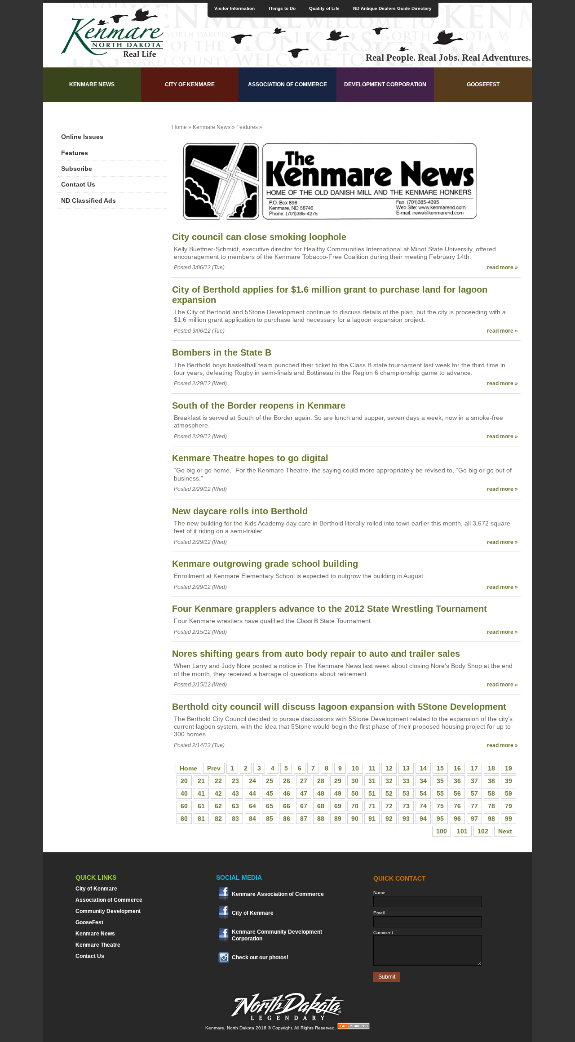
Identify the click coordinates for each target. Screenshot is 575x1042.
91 (372, 818)
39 (508, 780)
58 (491, 793)
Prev (214, 768)
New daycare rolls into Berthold (240, 511)
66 (286, 806)
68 (320, 806)
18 (491, 768)
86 (286, 818)
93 (406, 818)
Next (505, 831)
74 (423, 806)
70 (354, 806)
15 (440, 768)
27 (303, 780)
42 (218, 793)
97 (474, 818)
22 (218, 780)
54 (423, 793)
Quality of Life (324, 8)
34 (423, 780)
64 (252, 806)
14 (423, 768)
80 (184, 818)
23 (235, 780)
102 (483, 831)
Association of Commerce (287, 84)
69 (337, 806)
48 (320, 793)
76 (457, 806)
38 (491, 780)
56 (457, 793)
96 (457, 818)
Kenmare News (92, 84)
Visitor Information (234, 8)
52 (389, 793)
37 (474, 780)
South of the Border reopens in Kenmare (258, 405)
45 (269, 793)
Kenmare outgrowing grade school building (265, 564)
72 (389, 806)
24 (252, 780)
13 (406, 768)
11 (372, 768)
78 (491, 806)
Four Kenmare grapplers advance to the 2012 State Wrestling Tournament (329, 609)
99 (508, 818)
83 (235, 818)
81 (201, 818)
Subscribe (76, 168)
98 (491, 818)
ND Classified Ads (88, 200)
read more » (502, 267)
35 (440, 780)
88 (320, 818)
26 (286, 780)
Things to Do (282, 8)
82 (218, 818)
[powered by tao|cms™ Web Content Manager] (353, 1027)
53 (406, 793)
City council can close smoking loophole (259, 237)
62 (218, 806)
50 (354, 793)
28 (320, 780)
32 (389, 780)
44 (252, 793)
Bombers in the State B (221, 352)
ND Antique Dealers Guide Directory (392, 8)
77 (474, 806)
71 (372, 806)
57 (474, 793)
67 (303, 806)
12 (389, 768)
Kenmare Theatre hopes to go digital (250, 458)
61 (201, 806)
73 (406, 806)
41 (201, 793)
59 (508, 793)
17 (474, 768)
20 (184, 780)
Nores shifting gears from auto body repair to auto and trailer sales (316, 654)
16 (457, 768)
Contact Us (78, 184)
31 (372, 780)
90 (354, 818)
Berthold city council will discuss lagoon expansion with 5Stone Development (339, 707)
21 (201, 780)
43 (235, 793)
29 (337, 780)
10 (355, 768)
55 (440, 793)
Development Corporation (385, 84)
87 (303, 818)
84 (252, 818)
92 (389, 818)
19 (508, 768)
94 (423, 818)
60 (184, 806)
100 (441, 831)
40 (184, 793)
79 (508, 806)
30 (354, 780)
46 (286, 793)
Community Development (108, 911)
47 (303, 793)
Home (179, 127)
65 (269, 806)
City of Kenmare (190, 84)
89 (337, 818)
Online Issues (82, 136)
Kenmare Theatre (97, 945)
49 (337, 793)
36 (457, 780)
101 (462, 831)
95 (440, 818)
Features (74, 152)
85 (269, 818)
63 (235, 806)
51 (372, 793)
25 (269, 780)
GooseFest (483, 84)
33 (406, 780)
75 (440, 806)
